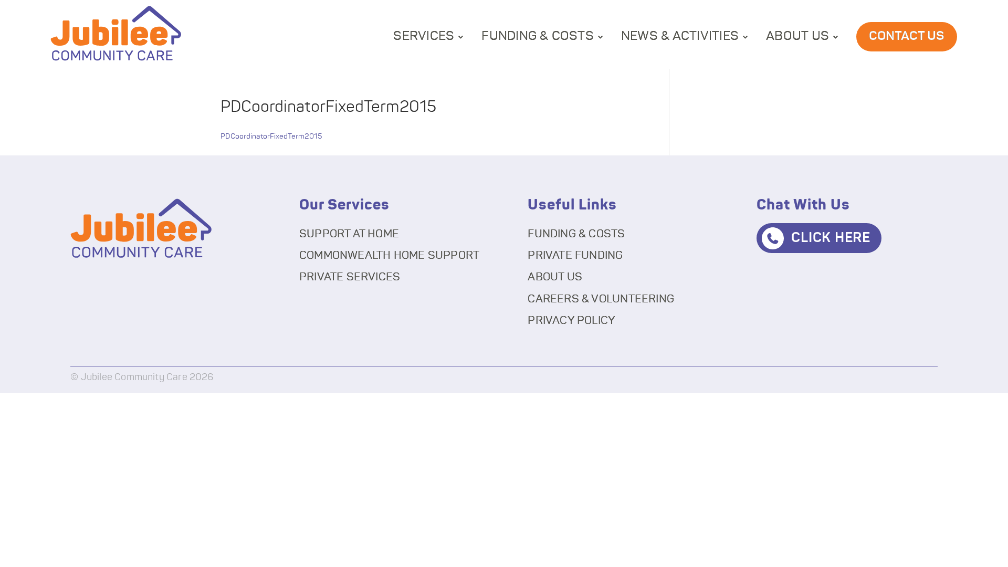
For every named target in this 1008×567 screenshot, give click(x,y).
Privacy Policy (571, 320)
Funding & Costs (537, 36)
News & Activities (680, 36)
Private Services (349, 276)
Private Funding (575, 255)
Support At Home (349, 233)
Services (423, 36)
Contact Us (906, 36)
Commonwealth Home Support (389, 255)
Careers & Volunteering (601, 298)
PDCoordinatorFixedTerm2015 (271, 136)
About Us (797, 36)
